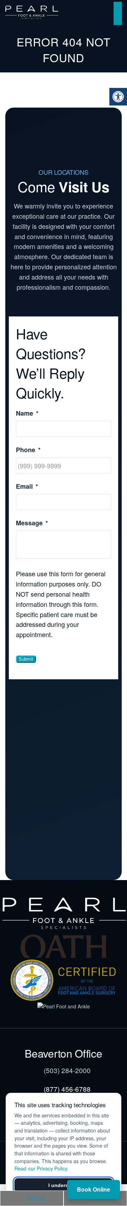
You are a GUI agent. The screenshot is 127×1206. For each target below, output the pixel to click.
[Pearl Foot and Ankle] (63, 1006)
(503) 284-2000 (67, 1070)
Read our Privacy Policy (40, 1168)
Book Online (93, 1189)
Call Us (35, 1198)
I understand (63, 1185)
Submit (26, 659)
